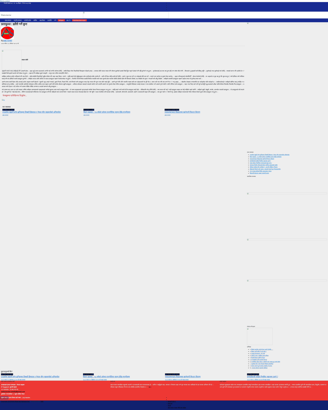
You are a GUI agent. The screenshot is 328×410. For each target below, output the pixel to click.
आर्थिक (35, 20)
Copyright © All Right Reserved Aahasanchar (15, 401)
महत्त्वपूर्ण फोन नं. (172, 401)
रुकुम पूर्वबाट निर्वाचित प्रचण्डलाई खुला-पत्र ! (261, 163)
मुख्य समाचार (8, 20)
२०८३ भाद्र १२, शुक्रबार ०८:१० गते (10, 380)
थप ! (150, 387)
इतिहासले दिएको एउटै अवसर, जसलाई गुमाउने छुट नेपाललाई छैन (265, 169)
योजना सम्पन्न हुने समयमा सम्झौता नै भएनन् (261, 366)
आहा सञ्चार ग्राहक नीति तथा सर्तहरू (177, 408)
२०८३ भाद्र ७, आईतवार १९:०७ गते (173, 380)
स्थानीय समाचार (18, 20)
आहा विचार (42, 20)
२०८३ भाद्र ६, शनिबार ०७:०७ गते (255, 380)
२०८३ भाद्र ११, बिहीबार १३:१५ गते (92, 380)
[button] (326, 20)
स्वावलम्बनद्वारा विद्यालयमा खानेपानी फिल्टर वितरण (182, 112)
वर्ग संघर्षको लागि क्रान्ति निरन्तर (259, 360)
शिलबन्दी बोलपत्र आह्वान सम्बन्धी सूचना (259, 173)
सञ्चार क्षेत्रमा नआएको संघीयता (259, 368)
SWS (42, 401)
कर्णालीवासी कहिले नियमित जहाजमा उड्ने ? (260, 161)
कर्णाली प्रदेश (27, 20)
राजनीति (49, 20)
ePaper (61, 20)
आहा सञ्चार (7, 40)
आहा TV (68, 20)
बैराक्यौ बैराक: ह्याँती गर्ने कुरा (258, 358)
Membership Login (79, 20)
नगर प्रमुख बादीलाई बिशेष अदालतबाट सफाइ (260, 171)
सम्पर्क (169, 405)
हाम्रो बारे (170, 403)
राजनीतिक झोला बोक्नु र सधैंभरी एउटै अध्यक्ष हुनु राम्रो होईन (265, 362)
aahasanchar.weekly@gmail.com (13, 392)
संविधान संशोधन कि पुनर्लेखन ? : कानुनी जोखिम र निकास (263, 167)
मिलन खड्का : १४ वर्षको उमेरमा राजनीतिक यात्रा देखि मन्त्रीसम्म (106, 112)
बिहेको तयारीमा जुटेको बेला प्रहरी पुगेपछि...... (262, 349)
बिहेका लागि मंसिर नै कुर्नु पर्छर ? (258, 351)
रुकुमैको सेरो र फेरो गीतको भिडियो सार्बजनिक (262, 364)
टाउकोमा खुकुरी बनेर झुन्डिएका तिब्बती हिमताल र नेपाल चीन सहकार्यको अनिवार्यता (31, 112)
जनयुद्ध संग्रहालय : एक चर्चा (258, 353)
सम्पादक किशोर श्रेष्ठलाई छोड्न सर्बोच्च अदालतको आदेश (263, 165)
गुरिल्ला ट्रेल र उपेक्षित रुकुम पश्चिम (259, 356)
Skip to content (5, 1)
